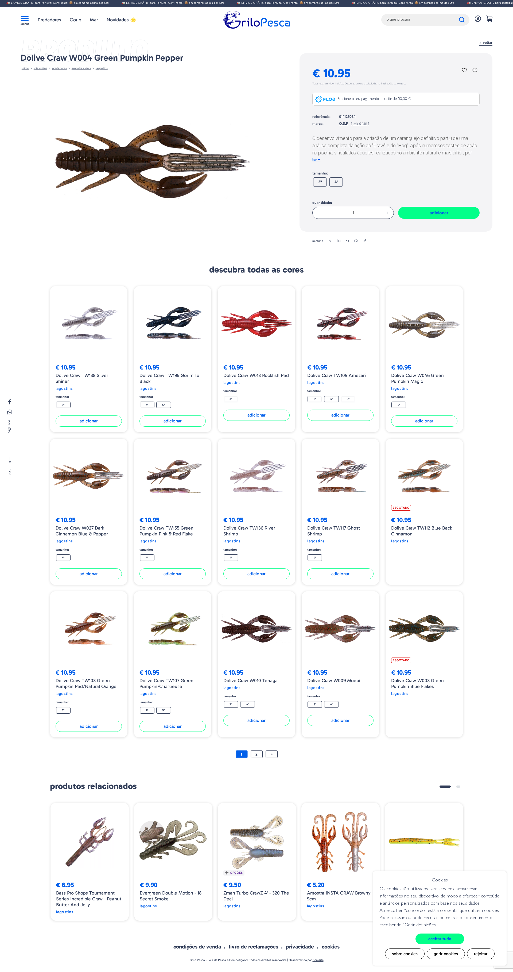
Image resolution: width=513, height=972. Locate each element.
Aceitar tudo (439, 938)
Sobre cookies (405, 953)
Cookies (331, 946)
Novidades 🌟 (121, 20)
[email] (347, 241)
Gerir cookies (446, 953)
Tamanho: (320, 173)
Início (25, 68)
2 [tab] (458, 787)
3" (320, 182)
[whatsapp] (356, 241)
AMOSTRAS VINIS (81, 68)
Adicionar (439, 212)
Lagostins (102, 68)
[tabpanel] (89, 862)
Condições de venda (197, 946)
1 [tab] (445, 787)
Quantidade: (322, 202)
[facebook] (330, 241)
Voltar (487, 42)
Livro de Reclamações (253, 946)
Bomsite (318, 960)
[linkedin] (339, 241)
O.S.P (343, 123)
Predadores (49, 20)
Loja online (40, 68)
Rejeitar (481, 953)
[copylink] (364, 241)
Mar (94, 20)
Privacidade (300, 946)
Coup (75, 20)
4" (336, 182)
